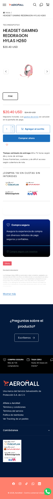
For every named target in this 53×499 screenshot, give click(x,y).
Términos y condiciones (14, 407)
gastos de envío (31, 117)
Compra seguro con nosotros (23, 251)
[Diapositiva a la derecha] (47, 71)
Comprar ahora (26, 138)
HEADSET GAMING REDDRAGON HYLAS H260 (24, 15)
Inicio (8, 12)
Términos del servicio (13, 411)
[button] (4, 4)
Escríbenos (24, 337)
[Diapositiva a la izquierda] (6, 71)
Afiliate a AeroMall (11, 403)
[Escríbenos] (41, 4)
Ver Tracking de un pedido (15, 419)
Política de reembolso (13, 415)
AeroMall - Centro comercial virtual (29, 493)
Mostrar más (9, 293)
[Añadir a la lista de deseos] (7, 145)
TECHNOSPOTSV (11, 25)
